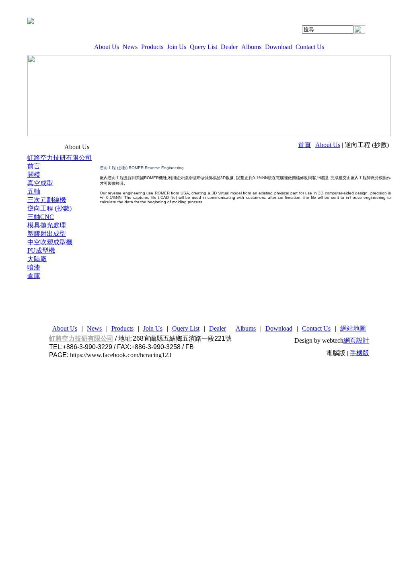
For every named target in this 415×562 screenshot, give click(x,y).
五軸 (33, 191)
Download (278, 46)
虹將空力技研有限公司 (59, 157)
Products (152, 46)
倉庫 (33, 275)
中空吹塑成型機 (49, 242)
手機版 (359, 352)
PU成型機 (41, 250)
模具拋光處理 (46, 225)
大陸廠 (37, 258)
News (130, 46)
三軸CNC (40, 216)
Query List (203, 46)
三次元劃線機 (46, 199)
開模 (33, 174)
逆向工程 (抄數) (49, 208)
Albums (251, 46)
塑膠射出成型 (46, 233)
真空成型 (40, 183)
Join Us (176, 46)
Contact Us (310, 46)
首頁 (304, 144)
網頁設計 (356, 340)
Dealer (229, 46)
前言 (33, 166)
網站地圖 (353, 328)
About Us (106, 46)
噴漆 (33, 267)
